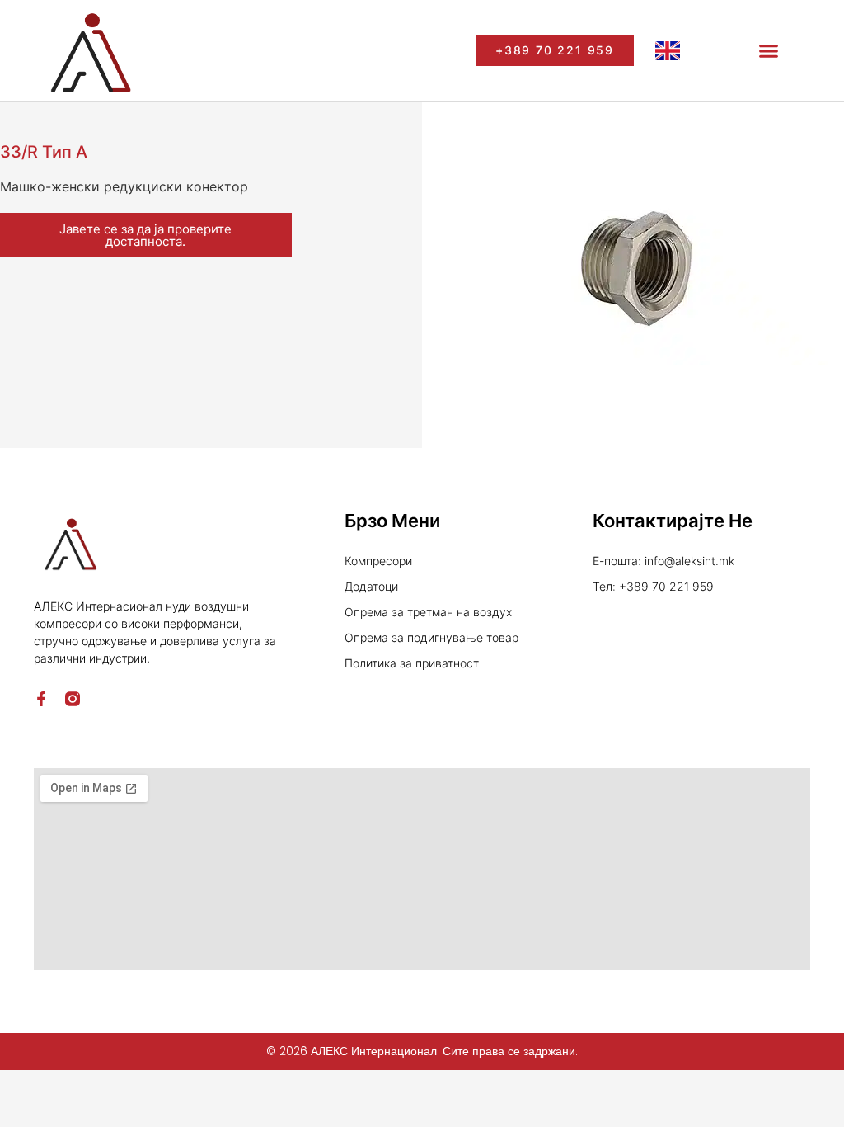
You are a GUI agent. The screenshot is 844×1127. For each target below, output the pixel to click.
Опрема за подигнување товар (431, 637)
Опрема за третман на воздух (428, 612)
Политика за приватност (412, 663)
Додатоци (371, 586)
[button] (769, 51)
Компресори (378, 561)
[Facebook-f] (41, 698)
